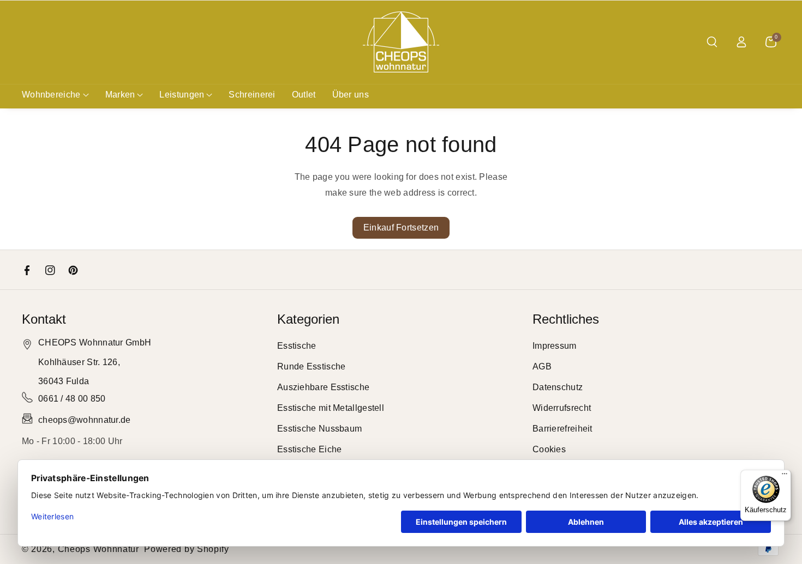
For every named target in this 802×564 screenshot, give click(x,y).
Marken (120, 94)
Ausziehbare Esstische (323, 387)
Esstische (296, 345)
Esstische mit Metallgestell (330, 408)
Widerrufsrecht (561, 408)
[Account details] (741, 42)
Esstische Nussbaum (319, 428)
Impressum (554, 345)
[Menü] (784, 476)
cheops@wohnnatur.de (84, 419)
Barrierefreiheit (562, 428)
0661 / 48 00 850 (72, 398)
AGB (542, 366)
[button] (712, 42)
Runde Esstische (311, 366)
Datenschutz (557, 387)
